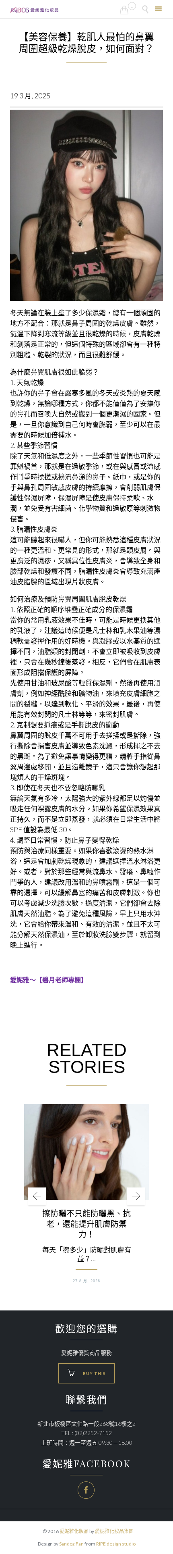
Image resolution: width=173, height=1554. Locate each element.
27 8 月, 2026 (86, 1281)
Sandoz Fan (71, 1544)
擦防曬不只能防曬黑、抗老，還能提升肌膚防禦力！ (86, 1223)
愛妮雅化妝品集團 (114, 1531)
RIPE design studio (116, 1544)
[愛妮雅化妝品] (34, 10)
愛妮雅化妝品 (74, 1531)
